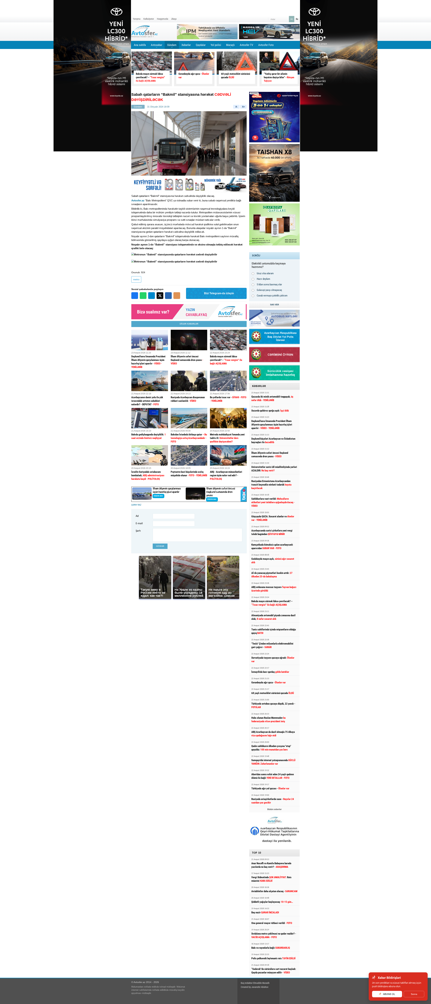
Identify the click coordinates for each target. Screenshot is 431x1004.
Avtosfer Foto (266, 45)
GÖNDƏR (160, 546)
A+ (243, 106)
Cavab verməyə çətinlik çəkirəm (272, 295)
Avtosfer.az (137, 200)
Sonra (414, 994)
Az (291, 19)
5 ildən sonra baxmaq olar (269, 284)
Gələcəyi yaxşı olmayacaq (269, 290)
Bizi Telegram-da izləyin (219, 293)
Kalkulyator (148, 18)
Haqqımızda (162, 18)
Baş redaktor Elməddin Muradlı (255, 983)
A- (236, 106)
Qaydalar (201, 45)
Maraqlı (230, 46)
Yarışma (136, 18)
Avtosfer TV (246, 45)
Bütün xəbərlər (274, 809)
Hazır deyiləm (263, 278)
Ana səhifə (140, 45)
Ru (297, 19)
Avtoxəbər (156, 46)
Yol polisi (216, 45)
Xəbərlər (186, 45)
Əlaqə (174, 18)
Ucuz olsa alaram (265, 273)
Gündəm (171, 46)
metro (136, 279)
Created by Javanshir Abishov (254, 987)
